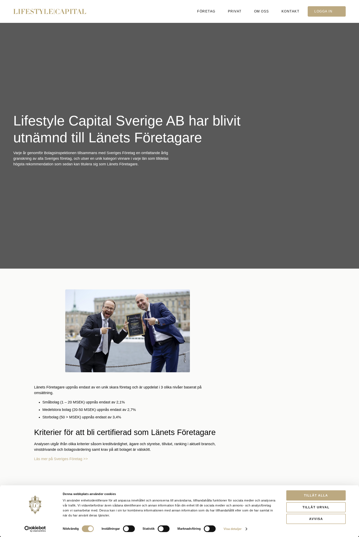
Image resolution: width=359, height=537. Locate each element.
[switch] (129, 528)
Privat (235, 11)
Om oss (261, 11)
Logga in (323, 11)
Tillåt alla (316, 495)
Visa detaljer (233, 529)
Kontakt (291, 11)
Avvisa (316, 519)
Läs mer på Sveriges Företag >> (61, 459)
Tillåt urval (315, 507)
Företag (206, 11)
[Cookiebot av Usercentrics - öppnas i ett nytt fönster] (35, 529)
